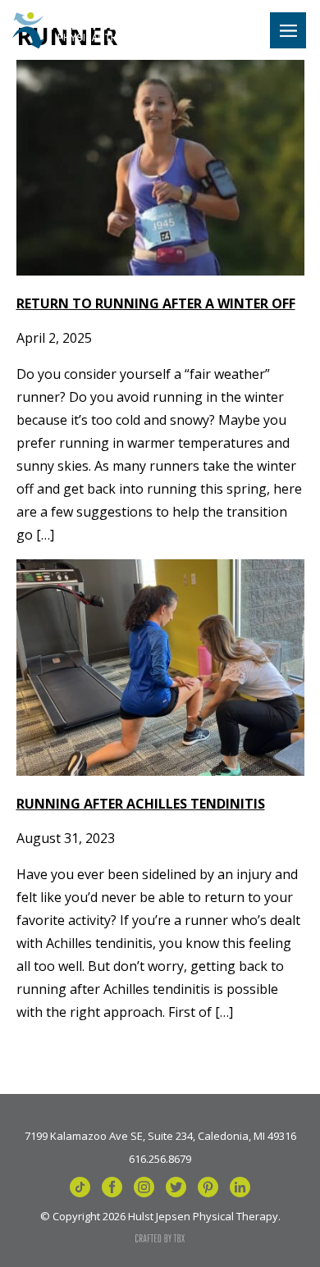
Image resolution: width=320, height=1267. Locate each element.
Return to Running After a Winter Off (155, 303)
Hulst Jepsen (84, 30)
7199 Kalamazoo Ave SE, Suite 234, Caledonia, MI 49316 (160, 1135)
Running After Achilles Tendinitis (140, 804)
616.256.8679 (160, 1157)
